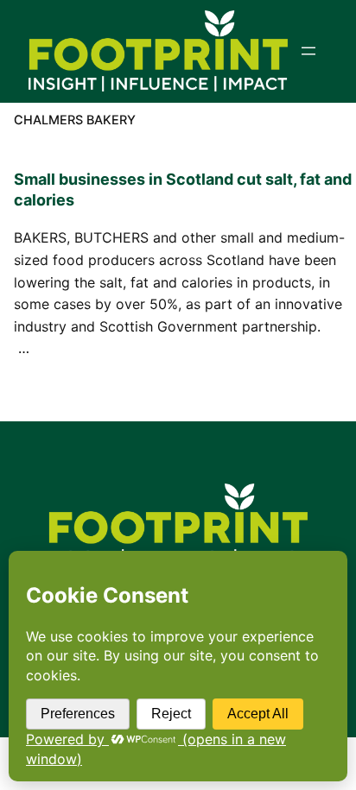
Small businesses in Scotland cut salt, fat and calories (183, 189)
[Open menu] (308, 51)
